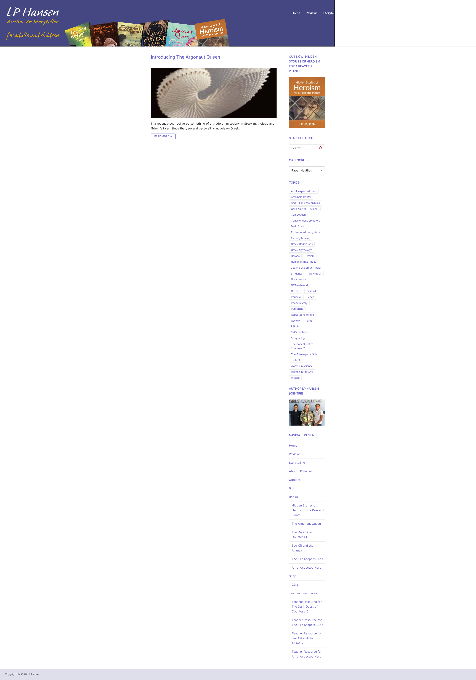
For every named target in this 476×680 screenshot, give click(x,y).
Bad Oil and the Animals (305, 202)
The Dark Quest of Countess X (302, 346)
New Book (315, 273)
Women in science (302, 366)
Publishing (297, 308)
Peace (310, 297)
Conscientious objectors (305, 220)
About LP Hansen (301, 471)
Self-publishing (300, 332)
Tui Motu (296, 360)
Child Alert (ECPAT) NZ (305, 208)
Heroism (309, 255)
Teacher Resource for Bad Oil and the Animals (307, 638)
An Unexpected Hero (303, 191)
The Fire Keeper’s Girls (307, 559)
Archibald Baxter (301, 196)
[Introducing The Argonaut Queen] (214, 93)
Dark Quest (298, 226)
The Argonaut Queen (306, 523)
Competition (298, 214)
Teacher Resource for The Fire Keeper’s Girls (307, 622)
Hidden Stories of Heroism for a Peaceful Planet (308, 510)
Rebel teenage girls (302, 314)
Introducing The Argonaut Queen (185, 57)
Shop (292, 576)
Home (293, 445)
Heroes (295, 255)
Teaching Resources (303, 593)
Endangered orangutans (305, 232)
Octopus (296, 291)
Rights (308, 320)
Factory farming (300, 238)
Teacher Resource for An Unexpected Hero (307, 654)
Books (293, 497)
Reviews (294, 454)
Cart (295, 584)
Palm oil (311, 291)
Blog (292, 488)
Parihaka (296, 297)
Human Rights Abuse (303, 261)
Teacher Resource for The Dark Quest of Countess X (307, 606)
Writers (295, 377)
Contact (294, 480)
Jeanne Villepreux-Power (306, 267)
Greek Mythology (301, 249)
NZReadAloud (299, 285)
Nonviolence (298, 279)
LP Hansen (297, 273)
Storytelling (298, 338)
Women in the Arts (302, 371)
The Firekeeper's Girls (304, 354)
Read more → (163, 136)
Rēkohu (295, 326)
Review (295, 320)
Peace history (299, 302)
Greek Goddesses (302, 244)
